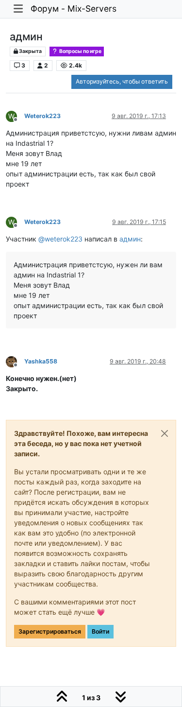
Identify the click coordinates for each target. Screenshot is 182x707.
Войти (100, 631)
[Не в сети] (15, 361)
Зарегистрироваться (49, 631)
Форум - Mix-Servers (73, 8)
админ (130, 239)
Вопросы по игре (79, 51)
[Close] (164, 433)
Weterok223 (42, 116)
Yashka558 (40, 361)
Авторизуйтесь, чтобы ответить (122, 81)
